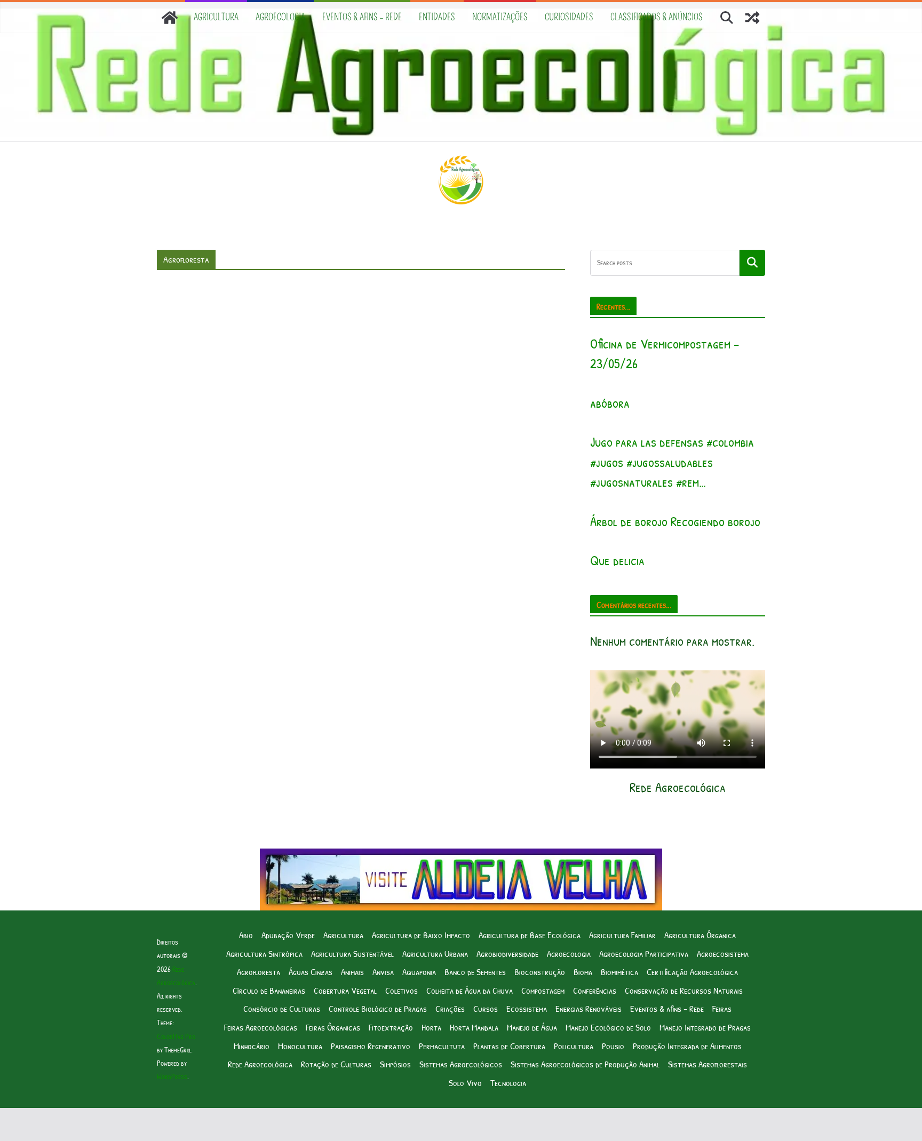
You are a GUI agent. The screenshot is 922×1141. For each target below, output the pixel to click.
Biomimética (619, 971)
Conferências (594, 990)
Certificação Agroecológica (692, 971)
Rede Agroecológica (260, 1064)
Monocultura (300, 1046)
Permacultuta (442, 1046)
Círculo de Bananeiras (269, 990)
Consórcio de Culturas (281, 1008)
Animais (352, 971)
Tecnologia (508, 1082)
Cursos (485, 1008)
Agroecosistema (723, 953)
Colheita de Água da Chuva (469, 990)
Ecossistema (526, 1008)
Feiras (722, 1008)
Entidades (437, 17)
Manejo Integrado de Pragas (705, 1027)
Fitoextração (391, 1027)
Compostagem (543, 990)
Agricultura (216, 17)
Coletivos (401, 990)
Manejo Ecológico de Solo (608, 1027)
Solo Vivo (465, 1082)
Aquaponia (419, 971)
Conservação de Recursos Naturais (684, 990)
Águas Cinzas (310, 971)
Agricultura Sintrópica (264, 953)
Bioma (583, 971)
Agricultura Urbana (435, 953)
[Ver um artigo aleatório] (752, 17)
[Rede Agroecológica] (169, 17)
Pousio (613, 1046)
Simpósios (395, 1064)
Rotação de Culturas (336, 1064)
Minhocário (251, 1046)
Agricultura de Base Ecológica (530, 935)
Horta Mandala (474, 1027)
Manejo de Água (532, 1027)
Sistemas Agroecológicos (460, 1064)
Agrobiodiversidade (507, 953)
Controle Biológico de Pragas (378, 1008)
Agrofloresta (258, 971)
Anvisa (383, 971)
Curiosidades (569, 17)
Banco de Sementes (475, 971)
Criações (450, 1008)
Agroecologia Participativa (643, 953)
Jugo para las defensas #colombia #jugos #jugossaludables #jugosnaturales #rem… (672, 462)
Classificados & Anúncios (656, 17)
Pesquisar (752, 262)
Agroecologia (280, 17)
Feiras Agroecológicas (260, 1027)
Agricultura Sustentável (352, 953)
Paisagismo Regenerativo (370, 1046)
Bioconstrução (539, 971)
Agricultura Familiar (622, 935)
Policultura (573, 1046)
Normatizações (500, 17)
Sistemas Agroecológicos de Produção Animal (585, 1064)
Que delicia (617, 560)
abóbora (610, 403)
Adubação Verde (288, 935)
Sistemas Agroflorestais (707, 1064)
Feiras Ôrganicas (333, 1027)
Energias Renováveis (588, 1008)
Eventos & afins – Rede (362, 17)
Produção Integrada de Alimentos (687, 1046)
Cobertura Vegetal (345, 990)
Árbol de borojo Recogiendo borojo (675, 521)
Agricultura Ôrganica (700, 935)
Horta (431, 1027)
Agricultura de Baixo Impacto (421, 935)
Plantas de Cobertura (509, 1046)
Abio (246, 935)
